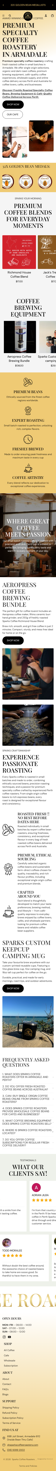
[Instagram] (4, 1337)
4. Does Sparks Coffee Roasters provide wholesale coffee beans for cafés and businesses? (25, 1111)
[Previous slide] (3, 5)
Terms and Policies (28, 1466)
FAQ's (5, 1389)
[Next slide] (52, 5)
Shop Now (13, 104)
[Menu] (3, 15)
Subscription (11, 1365)
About (5, 1379)
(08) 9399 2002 (16, 1450)
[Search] (10, 15)
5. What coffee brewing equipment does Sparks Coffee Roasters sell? (26, 1122)
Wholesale (9, 1360)
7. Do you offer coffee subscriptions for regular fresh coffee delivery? (25, 1142)
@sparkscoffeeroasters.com (22, 1444)
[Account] (46, 15)
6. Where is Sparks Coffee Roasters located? (27, 1131)
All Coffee (9, 1350)
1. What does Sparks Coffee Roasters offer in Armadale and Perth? (25, 1077)
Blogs (5, 1394)
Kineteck (50, 1459)
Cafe (6, 1355)
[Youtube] (9, 1337)
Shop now (13, 640)
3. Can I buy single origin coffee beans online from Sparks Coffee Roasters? (25, 1099)
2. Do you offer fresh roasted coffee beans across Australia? (25, 1088)
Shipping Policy (10, 1407)
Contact (6, 1384)
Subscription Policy (12, 1417)
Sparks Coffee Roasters (23, 1459)
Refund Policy (9, 1412)
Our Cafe (12, 114)
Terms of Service (11, 1423)
